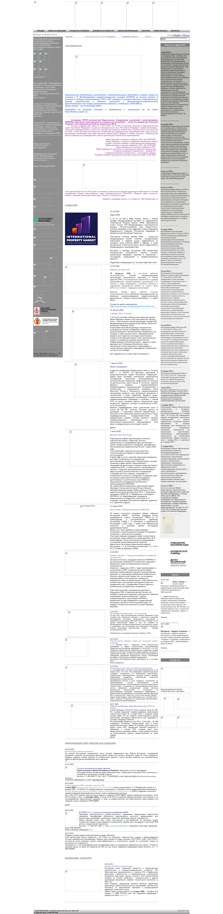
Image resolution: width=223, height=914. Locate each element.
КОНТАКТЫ (175, 31)
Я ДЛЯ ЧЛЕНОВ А (100, 36)
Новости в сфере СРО (175, 45)
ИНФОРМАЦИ (89, 36)
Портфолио (175, 660)
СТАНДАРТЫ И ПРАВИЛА (79, 31)
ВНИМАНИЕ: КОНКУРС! (78, 858)
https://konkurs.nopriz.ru (76, 112)
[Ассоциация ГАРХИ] (44, 2)
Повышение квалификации (179, 544)
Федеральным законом (86, 787)
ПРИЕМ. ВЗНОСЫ (160, 31)
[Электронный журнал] (169, 35)
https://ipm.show (150, 262)
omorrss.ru (123, 895)
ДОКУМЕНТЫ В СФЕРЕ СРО (103, 31)
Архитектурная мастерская (171, 689)
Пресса (175, 575)
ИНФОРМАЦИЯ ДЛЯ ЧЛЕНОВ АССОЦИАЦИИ (90, 743)
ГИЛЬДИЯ (40, 31)
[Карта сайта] (171, 35)
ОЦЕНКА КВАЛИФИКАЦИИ (128, 31)
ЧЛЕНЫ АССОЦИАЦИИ (57, 31)
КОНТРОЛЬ (146, 31)
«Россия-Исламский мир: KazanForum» (138, 227)
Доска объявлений (178, 561)
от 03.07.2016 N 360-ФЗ (104, 787)
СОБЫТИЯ (71, 205)
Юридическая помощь (178, 552)
